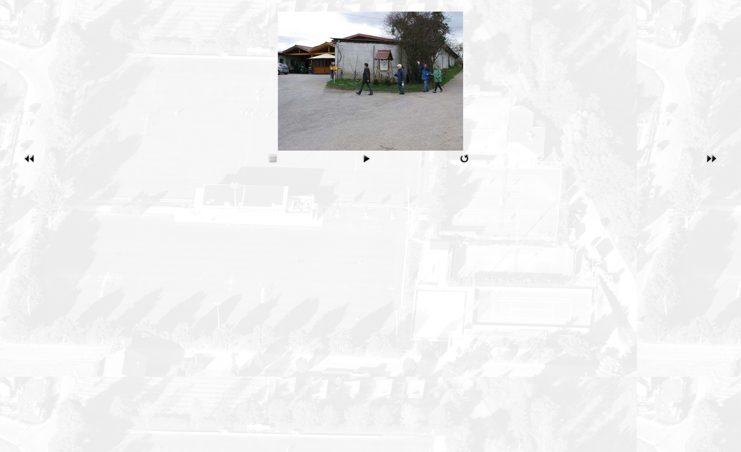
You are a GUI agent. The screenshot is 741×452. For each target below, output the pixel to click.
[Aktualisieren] (464, 158)
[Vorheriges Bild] (29, 158)
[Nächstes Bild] (711, 158)
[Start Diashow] (366, 158)
